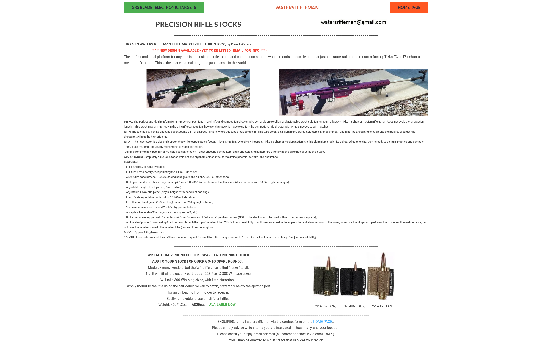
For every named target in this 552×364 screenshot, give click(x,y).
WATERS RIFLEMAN (297, 8)
